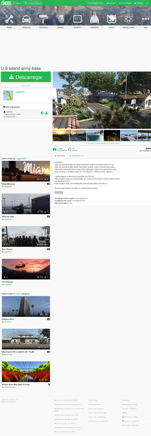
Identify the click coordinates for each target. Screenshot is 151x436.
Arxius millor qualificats (96, 417)
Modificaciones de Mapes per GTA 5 (67, 427)
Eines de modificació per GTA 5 (66, 400)
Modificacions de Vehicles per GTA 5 (68, 404)
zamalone (8, 322)
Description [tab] (60, 155)
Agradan (75, 150)
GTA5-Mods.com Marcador (98, 421)
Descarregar (28, 76)
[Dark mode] (147, 3)
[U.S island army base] (61, 135)
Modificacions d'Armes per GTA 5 (66, 415)
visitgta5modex (9, 387)
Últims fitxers (93, 400)
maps (18, 293)
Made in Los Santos (8, 402)
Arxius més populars (96, 408)
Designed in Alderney (9, 399)
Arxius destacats (94, 404)
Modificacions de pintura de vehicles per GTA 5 (69, 409)
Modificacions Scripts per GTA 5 (66, 419)
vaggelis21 (20, 91)
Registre (139, 3)
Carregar (112, 3)
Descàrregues (62, 150)
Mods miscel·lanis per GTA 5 (65, 431)
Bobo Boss (8, 354)
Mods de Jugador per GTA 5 (65, 423)
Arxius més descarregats (97, 413)
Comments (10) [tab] (77, 155)
